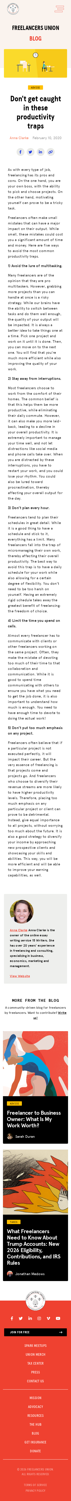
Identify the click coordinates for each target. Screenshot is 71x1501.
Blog (35, 1433)
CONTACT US (35, 1381)
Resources (35, 1416)
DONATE (35, 1451)
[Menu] (59, 9)
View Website (20, 976)
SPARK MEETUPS (35, 1346)
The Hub (36, 1425)
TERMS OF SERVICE (35, 1485)
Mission (36, 1398)
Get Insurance (35, 1442)
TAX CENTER (35, 1363)
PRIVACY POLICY (35, 1490)
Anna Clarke (19, 137)
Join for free (19, 1332)
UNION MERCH (36, 1355)
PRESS (35, 1372)
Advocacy (35, 1407)
